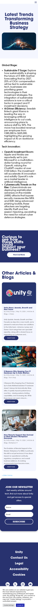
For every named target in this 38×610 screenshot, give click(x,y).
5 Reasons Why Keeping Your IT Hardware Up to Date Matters (17, 372)
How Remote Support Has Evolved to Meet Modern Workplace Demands (18, 436)
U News (11, 314)
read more (11, 338)
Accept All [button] (20, 605)
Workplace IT (13, 443)
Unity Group (10, 311)
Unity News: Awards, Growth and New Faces (18, 308)
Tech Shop (12, 378)
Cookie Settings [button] (9, 605)
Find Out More (19, 255)
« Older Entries (7, 475)
